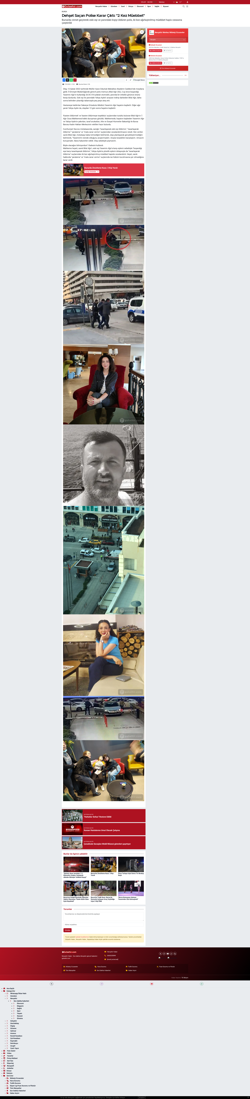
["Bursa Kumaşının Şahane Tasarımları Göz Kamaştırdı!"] (131, 888)
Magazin (20, 1006)
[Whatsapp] (171, 953)
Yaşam (19, 1013)
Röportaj (10, 1063)
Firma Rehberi (12, 1058)
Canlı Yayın (14, 1048)
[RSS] (175, 953)
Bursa (64, 12)
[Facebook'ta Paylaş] (64, 80)
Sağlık (157, 6)
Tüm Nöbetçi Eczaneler (168, 68)
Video (9, 1053)
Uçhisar (13, 1031)
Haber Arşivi (132, 970)
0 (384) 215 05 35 (156, 63)
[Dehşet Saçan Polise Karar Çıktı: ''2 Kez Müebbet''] (104, 53)
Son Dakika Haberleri (104, 970)
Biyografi (10, 1066)
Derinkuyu (14, 1043)
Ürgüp (12, 1026)
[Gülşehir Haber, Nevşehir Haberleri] (72, 6)
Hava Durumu (101, 967)
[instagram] (101, 984)
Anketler (10, 1068)
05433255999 (111, 955)
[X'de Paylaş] (67, 80)
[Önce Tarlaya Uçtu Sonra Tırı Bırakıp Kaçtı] (131, 864)
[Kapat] (249, 1097)
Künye (9, 1071)
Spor (149, 6)
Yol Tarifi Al (168, 50)
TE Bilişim (185, 978)
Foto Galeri (11, 1051)
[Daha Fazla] (75, 80)
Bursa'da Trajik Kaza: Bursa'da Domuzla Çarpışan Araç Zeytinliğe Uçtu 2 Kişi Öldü (103, 899)
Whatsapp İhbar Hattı (18, 993)
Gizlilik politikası (132, 1098)
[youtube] (151, 984)
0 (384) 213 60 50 (156, 50)
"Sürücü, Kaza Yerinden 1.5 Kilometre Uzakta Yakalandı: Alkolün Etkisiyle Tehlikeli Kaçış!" (75, 875)
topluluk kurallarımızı (82, 937)
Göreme (13, 1028)
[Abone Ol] (139, 80)
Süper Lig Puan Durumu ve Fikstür (23, 1086)
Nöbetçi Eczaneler (72, 967)
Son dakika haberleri (21, 1001)
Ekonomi (140, 6)
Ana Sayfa (10, 988)
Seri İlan (10, 1061)
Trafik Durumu (132, 967)
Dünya (130, 6)
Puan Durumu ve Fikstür (167, 967)
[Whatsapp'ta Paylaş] (71, 80)
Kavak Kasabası (16, 1036)
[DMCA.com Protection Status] (154, 83)
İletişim (9, 1073)
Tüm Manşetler (70, 970)
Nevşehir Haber (101, 6)
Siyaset (166, 6)
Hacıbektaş (14, 1023)
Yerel (123, 6)
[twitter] (51, 984)
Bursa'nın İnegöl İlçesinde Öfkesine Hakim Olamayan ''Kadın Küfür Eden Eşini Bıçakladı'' (76, 899)
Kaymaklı (13, 1041)
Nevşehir (13, 998)
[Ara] (184, 6)
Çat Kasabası (15, 1038)
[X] (160, 953)
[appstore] (162, 958)
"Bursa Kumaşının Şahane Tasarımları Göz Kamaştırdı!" (128, 898)
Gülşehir (13, 1021)
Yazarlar (10, 1056)
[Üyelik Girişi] (186, 2)
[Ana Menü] (187, 6)
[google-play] (172, 958)
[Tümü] (186, 75)
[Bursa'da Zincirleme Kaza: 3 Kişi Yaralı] (104, 864)
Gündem (114, 6)
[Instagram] (164, 953)
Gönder (67, 930)
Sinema (20, 1018)
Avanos (13, 1033)
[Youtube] (167, 953)
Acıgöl (12, 1046)
